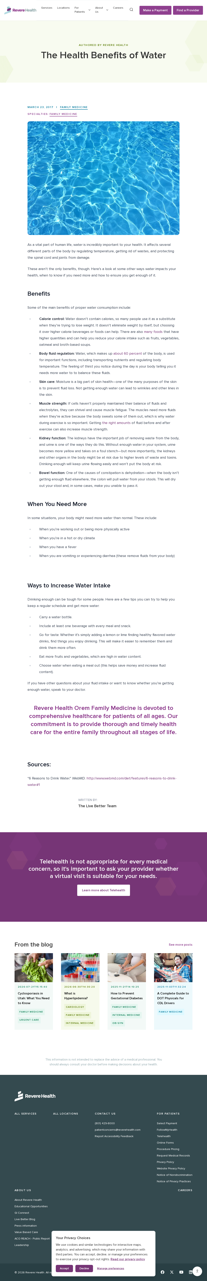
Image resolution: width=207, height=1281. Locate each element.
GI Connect (22, 1213)
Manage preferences (110, 1268)
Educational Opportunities (31, 1206)
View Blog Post (33, 1007)
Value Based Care (26, 1232)
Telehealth (164, 1136)
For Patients (168, 1113)
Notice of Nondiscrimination (174, 1175)
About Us (23, 1190)
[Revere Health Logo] (20, 10)
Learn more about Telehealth (103, 890)
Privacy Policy (165, 1162)
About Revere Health (28, 1200)
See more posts (180, 945)
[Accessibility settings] (197, 1271)
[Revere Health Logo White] (103, 1096)
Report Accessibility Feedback (114, 1136)
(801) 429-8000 (105, 1123)
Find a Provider (188, 10)
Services (46, 7)
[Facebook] (162, 1272)
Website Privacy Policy (171, 1168)
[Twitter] (172, 1272)
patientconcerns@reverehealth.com (117, 1129)
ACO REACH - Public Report (32, 1238)
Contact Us (105, 1113)
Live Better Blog (25, 1219)
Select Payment (167, 1123)
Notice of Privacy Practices (174, 1181)
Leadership (22, 1245)
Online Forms (165, 1142)
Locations (63, 7)
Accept (64, 1268)
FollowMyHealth (167, 1129)
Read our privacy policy (128, 1259)
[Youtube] (181, 1272)
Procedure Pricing (168, 1149)
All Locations (65, 1113)
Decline (84, 1268)
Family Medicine (74, 107)
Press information (26, 1225)
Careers (118, 7)
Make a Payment (155, 10)
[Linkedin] (190, 1272)
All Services (26, 1113)
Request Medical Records (173, 1155)
